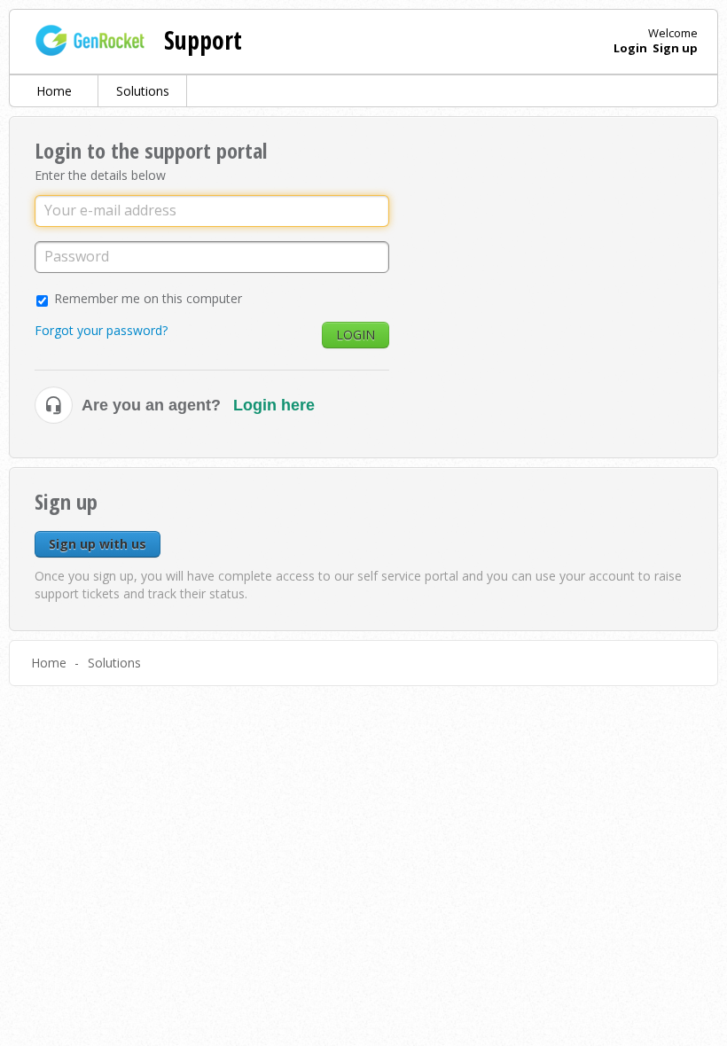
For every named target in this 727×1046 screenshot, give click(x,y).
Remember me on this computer (148, 298)
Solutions (142, 90)
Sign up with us (97, 543)
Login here (274, 405)
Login (355, 334)
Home (54, 90)
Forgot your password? (101, 330)
